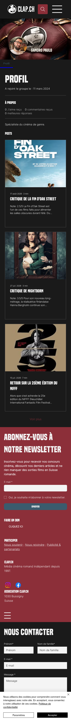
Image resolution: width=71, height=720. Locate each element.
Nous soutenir (13, 544)
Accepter (52, 715)
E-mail (8, 481)
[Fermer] (66, 696)
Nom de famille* (46, 643)
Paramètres (19, 715)
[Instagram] (7, 585)
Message (9, 674)
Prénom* (8, 643)
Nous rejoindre (34, 544)
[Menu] (57, 9)
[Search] (43, 9)
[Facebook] (18, 585)
